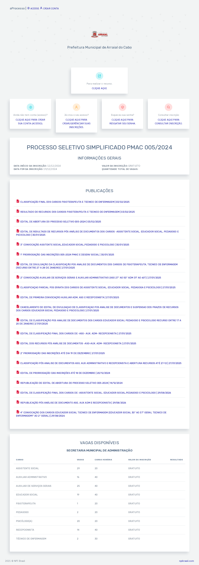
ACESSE (35, 8)
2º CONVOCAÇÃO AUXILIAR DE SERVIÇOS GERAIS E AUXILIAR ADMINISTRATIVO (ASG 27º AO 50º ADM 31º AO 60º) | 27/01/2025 (90, 277)
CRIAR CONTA (51, 8)
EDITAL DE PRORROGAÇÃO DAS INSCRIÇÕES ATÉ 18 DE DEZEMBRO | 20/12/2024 (65, 373)
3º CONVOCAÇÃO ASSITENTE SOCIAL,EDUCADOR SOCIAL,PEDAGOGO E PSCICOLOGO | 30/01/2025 (74, 244)
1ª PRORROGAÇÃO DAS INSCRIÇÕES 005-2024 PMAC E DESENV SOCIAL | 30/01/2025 (67, 254)
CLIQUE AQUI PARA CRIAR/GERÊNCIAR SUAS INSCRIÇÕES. (76, 123)
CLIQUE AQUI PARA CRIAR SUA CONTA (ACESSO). (30, 121)
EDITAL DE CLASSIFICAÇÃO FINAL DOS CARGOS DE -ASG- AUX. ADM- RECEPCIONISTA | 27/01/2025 (75, 333)
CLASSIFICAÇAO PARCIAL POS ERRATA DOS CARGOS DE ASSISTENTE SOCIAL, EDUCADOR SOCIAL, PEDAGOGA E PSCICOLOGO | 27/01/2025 (98, 287)
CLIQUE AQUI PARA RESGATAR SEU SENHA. (122, 121)
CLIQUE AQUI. (99, 88)
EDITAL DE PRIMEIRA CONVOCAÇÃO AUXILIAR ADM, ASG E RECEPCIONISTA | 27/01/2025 (69, 297)
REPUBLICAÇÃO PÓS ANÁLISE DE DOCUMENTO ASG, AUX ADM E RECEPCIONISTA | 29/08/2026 (73, 402)
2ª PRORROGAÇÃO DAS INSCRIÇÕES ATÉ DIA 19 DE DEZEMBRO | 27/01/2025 (62, 353)
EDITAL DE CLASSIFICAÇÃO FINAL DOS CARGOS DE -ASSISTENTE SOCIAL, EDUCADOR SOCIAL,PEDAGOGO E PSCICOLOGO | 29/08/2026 (95, 392)
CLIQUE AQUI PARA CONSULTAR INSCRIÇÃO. (168, 121)
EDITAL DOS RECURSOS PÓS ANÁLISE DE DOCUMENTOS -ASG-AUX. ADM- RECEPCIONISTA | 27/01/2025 (78, 343)
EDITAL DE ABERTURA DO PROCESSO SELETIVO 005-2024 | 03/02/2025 (60, 221)
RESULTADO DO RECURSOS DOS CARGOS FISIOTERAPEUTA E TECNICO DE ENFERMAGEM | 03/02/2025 (77, 211)
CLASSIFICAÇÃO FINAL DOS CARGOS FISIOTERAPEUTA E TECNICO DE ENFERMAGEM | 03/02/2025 (75, 202)
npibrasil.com (186, 560)
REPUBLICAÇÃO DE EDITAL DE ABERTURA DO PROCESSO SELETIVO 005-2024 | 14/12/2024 (71, 383)
